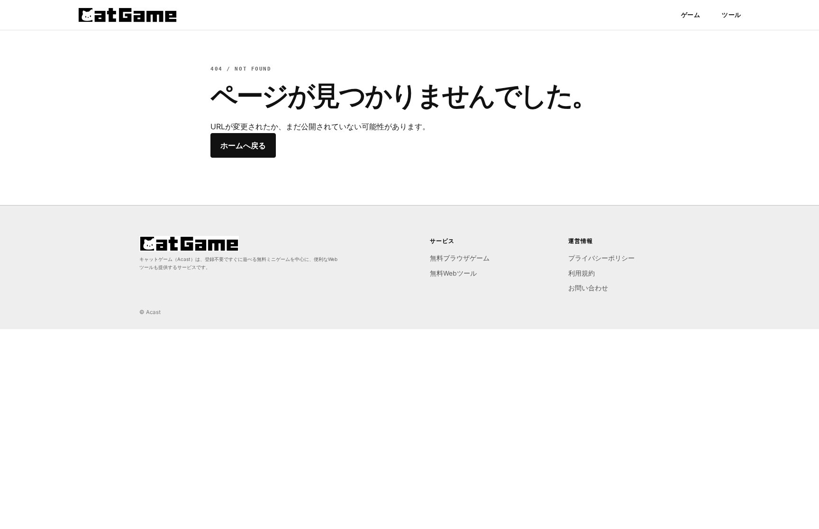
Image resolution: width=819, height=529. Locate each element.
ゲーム (691, 14)
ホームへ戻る (243, 145)
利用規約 (581, 273)
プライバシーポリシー (601, 258)
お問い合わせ (588, 288)
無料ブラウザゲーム (460, 258)
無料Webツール (453, 273)
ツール (731, 14)
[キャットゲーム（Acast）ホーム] (127, 15)
